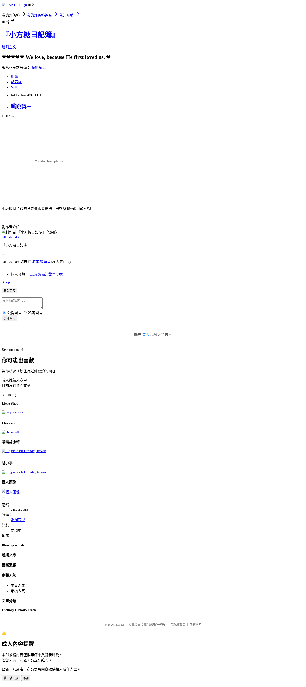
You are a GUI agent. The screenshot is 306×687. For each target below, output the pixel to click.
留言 (47, 262)
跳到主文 (9, 47)
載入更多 (9, 291)
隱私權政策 (178, 624)
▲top (6, 282)
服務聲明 (195, 624)
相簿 (14, 77)
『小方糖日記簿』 (30, 35)
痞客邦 (37, 262)
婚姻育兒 (38, 68)
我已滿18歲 (11, 678)
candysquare (10, 236)
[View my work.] (13, 412)
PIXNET (119, 624)
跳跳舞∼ (21, 106)
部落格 (16, 82)
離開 (26, 678)
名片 (14, 87)
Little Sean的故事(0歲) (46, 274)
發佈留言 (9, 318)
